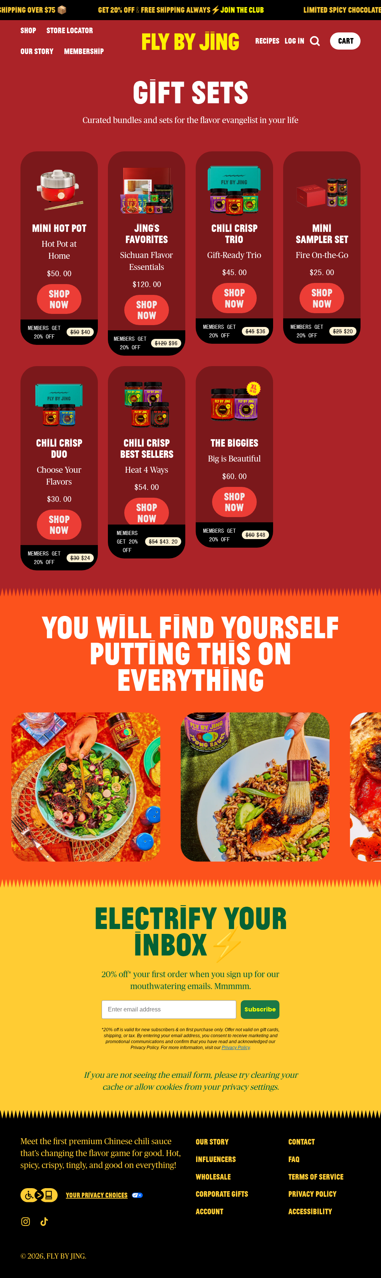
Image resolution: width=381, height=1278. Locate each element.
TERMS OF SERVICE (315, 1176)
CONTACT (301, 1141)
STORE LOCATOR (70, 30)
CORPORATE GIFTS (222, 1193)
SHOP (28, 30)
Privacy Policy (236, 1047)
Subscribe (260, 1009)
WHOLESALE (213, 1176)
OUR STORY (37, 51)
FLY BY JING (66, 1256)
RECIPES (267, 40)
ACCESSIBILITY (310, 1211)
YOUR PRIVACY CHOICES (97, 1195)
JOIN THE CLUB (228, 9)
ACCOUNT (209, 1211)
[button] (314, 41)
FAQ (294, 1159)
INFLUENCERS (216, 1159)
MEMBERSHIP (84, 51)
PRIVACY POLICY (312, 1193)
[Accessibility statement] (39, 1195)
